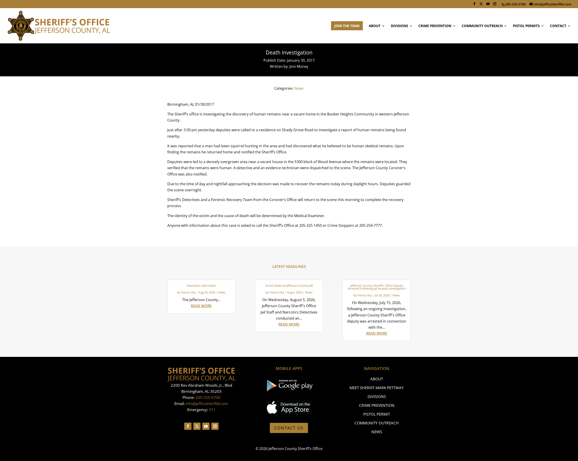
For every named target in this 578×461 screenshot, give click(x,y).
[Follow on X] (196, 426)
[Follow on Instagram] (215, 426)
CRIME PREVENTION (434, 26)
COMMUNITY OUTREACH (482, 26)
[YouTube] (487, 5)
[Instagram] (494, 5)
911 (212, 409)
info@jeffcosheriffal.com (207, 403)
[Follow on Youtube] (206, 426)
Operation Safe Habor (201, 285)
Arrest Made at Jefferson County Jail (289, 285)
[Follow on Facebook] (187, 426)
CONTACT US (288, 428)
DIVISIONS (399, 26)
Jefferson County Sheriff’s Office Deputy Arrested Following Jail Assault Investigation (377, 286)
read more (201, 305)
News (299, 88)
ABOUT (374, 26)
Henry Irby (188, 292)
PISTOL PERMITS (526, 26)
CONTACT (558, 26)
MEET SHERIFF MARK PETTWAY (377, 387)
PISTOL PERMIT (376, 414)
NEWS (376, 431)
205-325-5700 (208, 397)
